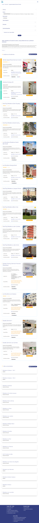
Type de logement (6, 20)
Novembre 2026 (13, 94)
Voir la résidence (29, 276)
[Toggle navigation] (37, 1)
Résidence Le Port (7, 439)
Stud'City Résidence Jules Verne (11, 245)
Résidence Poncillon (7, 431)
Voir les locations (29, 73)
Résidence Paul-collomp (8, 400)
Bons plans (4, 24)
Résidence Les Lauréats (8, 492)
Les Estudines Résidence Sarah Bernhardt (11, 143)
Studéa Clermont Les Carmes (10, 342)
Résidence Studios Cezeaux (9, 477)
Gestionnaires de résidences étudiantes (20, 517)
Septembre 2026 (17, 72)
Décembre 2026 (19, 94)
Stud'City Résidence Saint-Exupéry (11, 103)
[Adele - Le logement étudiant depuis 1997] (2, 1)
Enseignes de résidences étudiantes (19, 518)
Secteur (4, 12)
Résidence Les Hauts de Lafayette (11, 461)
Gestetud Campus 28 (8, 82)
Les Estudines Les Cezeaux (9, 294)
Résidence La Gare (7, 408)
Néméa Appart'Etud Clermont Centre (12, 60)
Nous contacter (26, 507)
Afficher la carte (33, 54)
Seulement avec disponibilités (9, 32)
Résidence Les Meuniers (8, 469)
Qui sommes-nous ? (10, 507)
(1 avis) (9, 105)
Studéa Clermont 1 (7, 320)
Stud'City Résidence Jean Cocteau (11, 226)
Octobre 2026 (13, 93)
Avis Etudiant (16, 521)
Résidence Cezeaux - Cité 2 (9, 378)
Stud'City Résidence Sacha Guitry (11, 123)
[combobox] (23, 14)
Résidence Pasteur (7, 484)
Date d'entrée (5, 16)
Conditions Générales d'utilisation (12, 510)
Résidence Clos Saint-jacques (9, 393)
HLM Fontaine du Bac (8, 454)
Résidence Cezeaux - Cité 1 (9, 370)
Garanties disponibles (6, 28)
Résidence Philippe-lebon (8, 423)
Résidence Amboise (7, 385)
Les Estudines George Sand (10, 165)
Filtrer (19, 35)
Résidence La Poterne (8, 446)
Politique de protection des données (12, 511)
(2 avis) (9, 167)
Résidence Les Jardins (8, 416)
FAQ (24, 510)
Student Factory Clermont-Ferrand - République (12, 264)
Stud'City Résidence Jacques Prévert (12, 188)
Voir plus (3, 50)
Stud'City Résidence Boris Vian (10, 207)
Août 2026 (13, 72)
